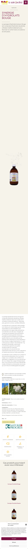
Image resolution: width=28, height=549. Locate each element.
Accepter (14, 538)
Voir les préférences (14, 546)
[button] (26, 524)
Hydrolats (14, 7)
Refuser (14, 542)
